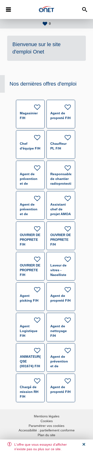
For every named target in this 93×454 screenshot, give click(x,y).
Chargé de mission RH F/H (29, 391)
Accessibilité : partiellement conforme (47, 430)
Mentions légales (46, 416)
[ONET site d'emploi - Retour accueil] (46, 9)
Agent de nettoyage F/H (58, 331)
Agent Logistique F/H (28, 331)
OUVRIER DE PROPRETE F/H (30, 239)
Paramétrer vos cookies (46, 426)
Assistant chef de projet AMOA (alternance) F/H (60, 214)
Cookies (47, 421)
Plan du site (46, 435)
